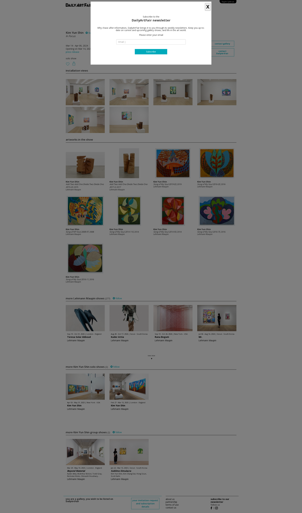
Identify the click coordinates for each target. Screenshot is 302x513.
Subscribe (151, 51)
